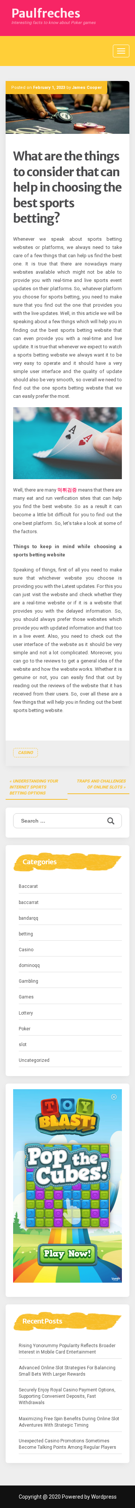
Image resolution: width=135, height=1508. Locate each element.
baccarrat (29, 902)
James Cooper (87, 87)
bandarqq (28, 918)
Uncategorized (34, 1060)
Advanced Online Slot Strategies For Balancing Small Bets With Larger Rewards (67, 1371)
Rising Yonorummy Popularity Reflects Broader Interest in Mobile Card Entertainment (67, 1349)
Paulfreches (45, 13)
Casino (25, 752)
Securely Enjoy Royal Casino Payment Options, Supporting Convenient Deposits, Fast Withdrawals (67, 1396)
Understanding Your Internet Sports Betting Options (33, 787)
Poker (24, 1028)
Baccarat (28, 886)
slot (23, 1044)
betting (26, 934)
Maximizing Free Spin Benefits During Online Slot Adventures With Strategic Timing (69, 1422)
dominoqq (29, 965)
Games (26, 997)
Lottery (26, 1013)
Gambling (28, 981)
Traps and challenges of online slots (101, 784)
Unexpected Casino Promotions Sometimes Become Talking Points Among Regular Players (67, 1444)
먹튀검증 (67, 490)
